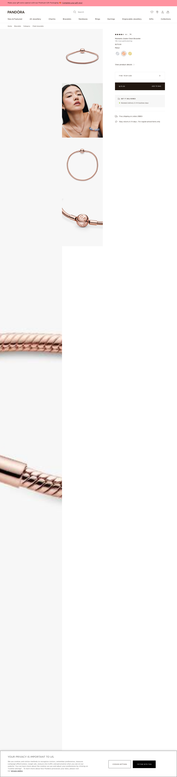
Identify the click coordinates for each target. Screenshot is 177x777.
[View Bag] (167, 12)
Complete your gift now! (72, 3)
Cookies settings (119, 764)
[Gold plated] (130, 53)
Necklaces (83, 19)
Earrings (111, 19)
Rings (97, 19)
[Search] (75, 12)
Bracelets (67, 19)
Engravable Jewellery (132, 19)
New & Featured (15, 19)
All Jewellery (35, 19)
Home (10, 26)
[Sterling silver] (117, 53)
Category (26, 26)
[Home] (16, 12)
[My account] (162, 12)
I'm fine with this (144, 764)
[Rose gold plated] (123, 53)
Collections (166, 19)
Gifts (151, 19)
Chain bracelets (38, 26)
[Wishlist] (152, 12)
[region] (88, 764)
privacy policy (17, 771)
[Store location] (157, 12)
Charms (52, 19)
